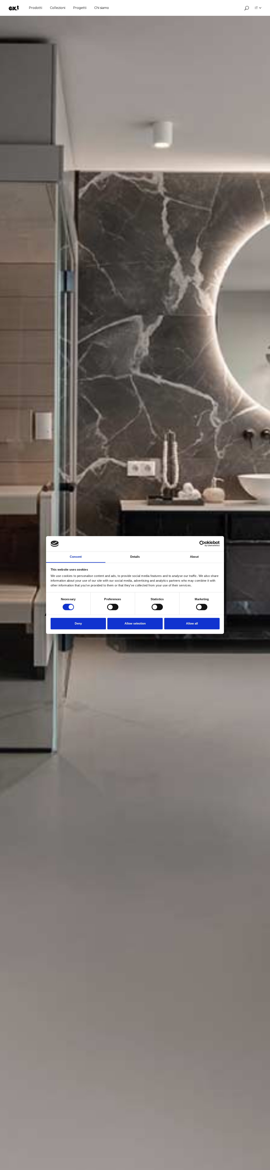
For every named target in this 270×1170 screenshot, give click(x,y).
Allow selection (135, 623)
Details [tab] (135, 556)
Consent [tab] (76, 556)
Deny (78, 623)
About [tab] (194, 556)
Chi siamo (101, 8)
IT (256, 8)
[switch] (112, 607)
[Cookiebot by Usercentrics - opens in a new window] (202, 544)
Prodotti (35, 8)
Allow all (192, 623)
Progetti (79, 8)
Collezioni (57, 8)
